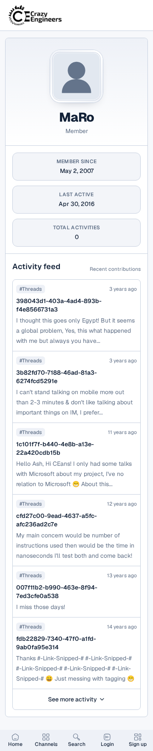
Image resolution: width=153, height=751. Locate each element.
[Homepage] (35, 15)
